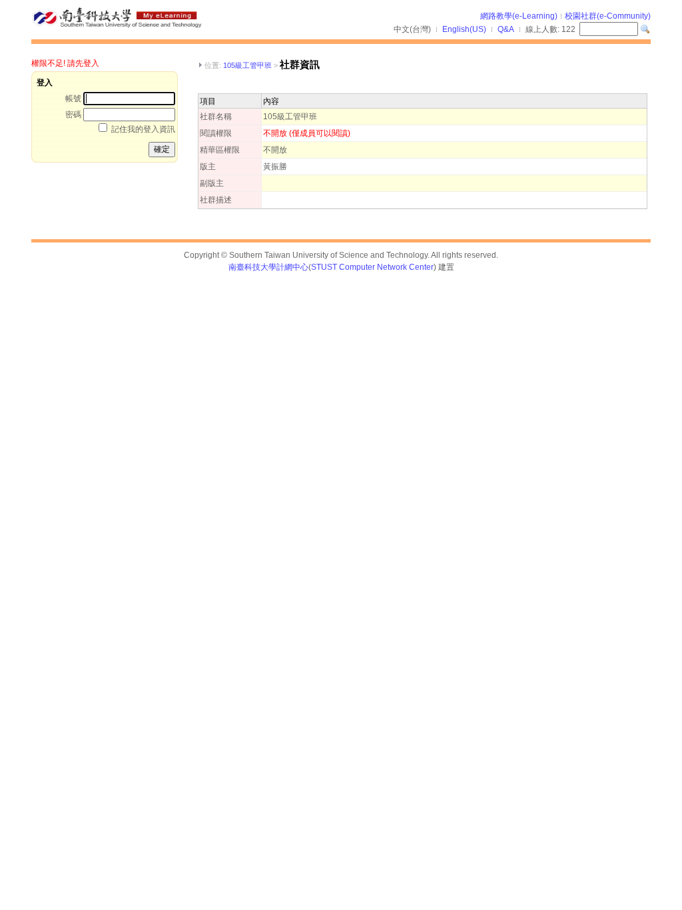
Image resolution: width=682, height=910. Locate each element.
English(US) (464, 29)
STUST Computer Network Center (372, 267)
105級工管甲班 (247, 65)
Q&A (506, 29)
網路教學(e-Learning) (518, 16)
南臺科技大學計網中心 (268, 267)
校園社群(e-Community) (608, 16)
